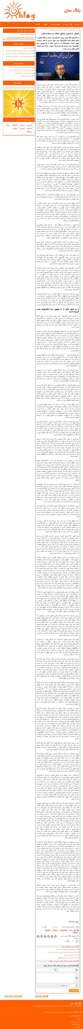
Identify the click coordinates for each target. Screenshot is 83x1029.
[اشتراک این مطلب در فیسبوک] (51, 936)
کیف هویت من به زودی (29, 48)
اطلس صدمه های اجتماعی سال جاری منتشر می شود (67, 949)
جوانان (15, 128)
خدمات (29, 128)
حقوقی (47, 930)
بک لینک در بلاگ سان (76, 1022)
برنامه (36, 24)
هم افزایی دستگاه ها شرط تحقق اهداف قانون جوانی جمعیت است (19, 51)
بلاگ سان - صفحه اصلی (12, 996)
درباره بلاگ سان (54, 24)
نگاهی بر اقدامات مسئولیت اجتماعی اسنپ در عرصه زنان (21, 67)
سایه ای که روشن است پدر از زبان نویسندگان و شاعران (21, 70)
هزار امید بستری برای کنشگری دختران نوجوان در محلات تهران (20, 53)
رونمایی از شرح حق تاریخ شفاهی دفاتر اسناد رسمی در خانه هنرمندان (63, 952)
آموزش (29, 125)
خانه (76, 24)
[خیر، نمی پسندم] (68, 940)
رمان (44, 24)
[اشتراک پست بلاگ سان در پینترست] (45, 936)
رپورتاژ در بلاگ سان (76, 1024)
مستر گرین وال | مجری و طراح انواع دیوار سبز (20, 37)
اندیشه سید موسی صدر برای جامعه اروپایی (24, 73)
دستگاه (68, 100)
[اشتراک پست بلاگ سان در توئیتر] (48, 936)
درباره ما (79, 1019)
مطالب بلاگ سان (41, 996)
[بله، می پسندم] (77, 940)
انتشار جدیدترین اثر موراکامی (27, 76)
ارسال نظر (73, 990)
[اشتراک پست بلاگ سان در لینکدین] (41, 936)
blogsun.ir (72, 922)
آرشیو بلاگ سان (66, 24)
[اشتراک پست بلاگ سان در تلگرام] (55, 936)
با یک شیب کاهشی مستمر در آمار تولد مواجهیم (68, 958)
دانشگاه (15, 125)
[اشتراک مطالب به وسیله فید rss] (38, 936)
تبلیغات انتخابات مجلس (27, 34)
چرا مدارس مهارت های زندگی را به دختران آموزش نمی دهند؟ (20, 56)
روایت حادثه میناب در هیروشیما (71, 955)
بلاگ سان (72, 10)
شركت (22, 128)
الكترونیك (64, 930)
